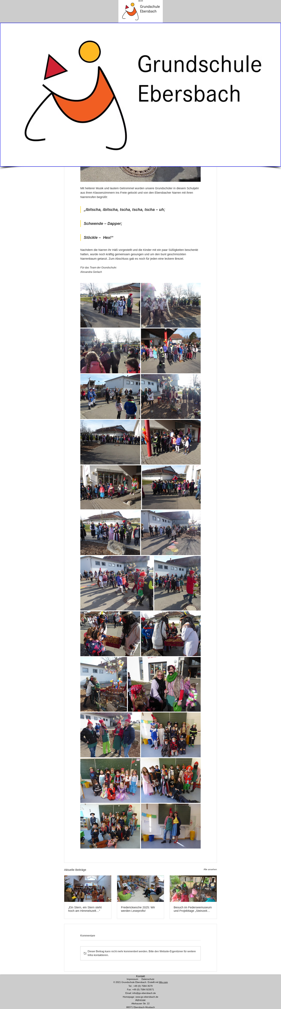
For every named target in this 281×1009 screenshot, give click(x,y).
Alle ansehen (210, 869)
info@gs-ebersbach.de (144, 993)
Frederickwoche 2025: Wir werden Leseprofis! (138, 909)
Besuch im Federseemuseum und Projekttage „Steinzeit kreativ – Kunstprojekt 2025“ (193, 909)
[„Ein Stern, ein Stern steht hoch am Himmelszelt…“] (87, 889)
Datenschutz (147, 979)
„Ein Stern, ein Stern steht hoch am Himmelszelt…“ (85, 909)
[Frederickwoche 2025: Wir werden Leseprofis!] (140, 889)
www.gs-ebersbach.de (146, 997)
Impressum (132, 979)
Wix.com (163, 982)
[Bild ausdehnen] (110, 305)
